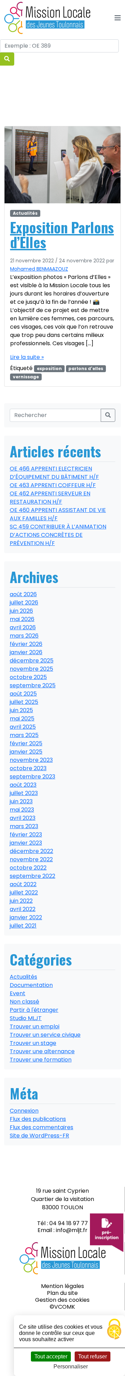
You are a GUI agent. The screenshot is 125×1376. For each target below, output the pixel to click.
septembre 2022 (32, 876)
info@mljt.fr (72, 1230)
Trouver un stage (33, 1043)
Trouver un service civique (45, 1035)
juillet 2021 (23, 926)
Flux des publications (38, 1119)
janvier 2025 (26, 752)
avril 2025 (23, 727)
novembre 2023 (31, 760)
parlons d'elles (85, 368)
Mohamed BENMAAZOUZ (39, 268)
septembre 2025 (33, 685)
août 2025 (23, 694)
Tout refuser (92, 1356)
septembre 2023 (32, 777)
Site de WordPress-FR (39, 1136)
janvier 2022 (26, 917)
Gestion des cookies (62, 1300)
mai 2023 (22, 810)
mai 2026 (22, 619)
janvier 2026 (26, 652)
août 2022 (23, 884)
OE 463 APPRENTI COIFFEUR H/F (53, 485)
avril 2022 (22, 909)
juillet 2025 (24, 702)
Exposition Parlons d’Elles (62, 234)
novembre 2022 (31, 859)
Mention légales (62, 1286)
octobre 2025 (28, 677)
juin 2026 (21, 611)
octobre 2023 (28, 768)
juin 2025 (21, 710)
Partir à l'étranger (34, 1010)
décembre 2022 (31, 851)
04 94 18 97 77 (68, 1223)
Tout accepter (50, 1356)
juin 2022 (21, 901)
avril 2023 (22, 818)
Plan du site (62, 1293)
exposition (49, 368)
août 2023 (23, 785)
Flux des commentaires (41, 1127)
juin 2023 (21, 801)
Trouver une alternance (42, 1051)
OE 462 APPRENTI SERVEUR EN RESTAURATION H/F (50, 498)
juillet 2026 (24, 603)
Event (17, 993)
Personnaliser (70, 1366)
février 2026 (26, 644)
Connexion (24, 1111)
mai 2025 (22, 719)
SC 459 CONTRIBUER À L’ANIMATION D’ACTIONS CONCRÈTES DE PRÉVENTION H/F (58, 535)
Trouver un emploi (34, 1026)
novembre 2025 (31, 669)
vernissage (26, 377)
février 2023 (26, 835)
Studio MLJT (26, 1018)
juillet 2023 (24, 793)
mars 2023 (24, 826)
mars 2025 (24, 735)
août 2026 (23, 594)
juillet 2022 (24, 893)
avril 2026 (23, 627)
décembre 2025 (31, 661)
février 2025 (26, 743)
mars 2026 (24, 636)
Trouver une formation (41, 1060)
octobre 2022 (28, 868)
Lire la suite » (27, 357)
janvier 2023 (26, 843)
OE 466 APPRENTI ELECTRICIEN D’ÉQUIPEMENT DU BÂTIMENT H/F (54, 473)
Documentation (31, 985)
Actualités (25, 213)
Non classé (24, 1002)
